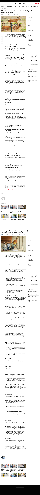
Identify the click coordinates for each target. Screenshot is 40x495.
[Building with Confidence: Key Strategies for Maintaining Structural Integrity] (13, 244)
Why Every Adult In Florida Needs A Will (13, 220)
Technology (23, 6)
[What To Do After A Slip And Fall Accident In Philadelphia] (5, 216)
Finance (29, 26)
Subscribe (36, 3)
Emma (4, 14)
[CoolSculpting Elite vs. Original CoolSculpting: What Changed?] (22, 207)
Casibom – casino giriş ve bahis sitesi (34, 64)
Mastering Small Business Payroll (13, 451)
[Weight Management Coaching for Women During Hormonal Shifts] (13, 207)
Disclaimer (30, 0)
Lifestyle (20, 6)
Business (11, 6)
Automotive (8, 6)
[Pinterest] (2, 41)
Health (17, 6)
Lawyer (29, 34)
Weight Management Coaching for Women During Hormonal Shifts (13, 211)
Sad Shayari (29, 41)
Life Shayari (29, 35)
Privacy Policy (33, 0)
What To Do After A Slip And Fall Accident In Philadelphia (4, 220)
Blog (28, 21)
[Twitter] (2, 38)
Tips (28, 6)
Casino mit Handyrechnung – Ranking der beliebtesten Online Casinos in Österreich (13, 0)
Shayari (31, 6)
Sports (28, 44)
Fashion (15, 6)
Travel (26, 6)
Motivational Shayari (30, 40)
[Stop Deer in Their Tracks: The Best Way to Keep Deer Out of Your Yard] (13, 24)
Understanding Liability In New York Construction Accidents (5, 211)
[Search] (37, 6)
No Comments (15, 14)
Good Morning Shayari (31, 29)
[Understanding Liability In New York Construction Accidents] (5, 207)
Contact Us (37, 0)
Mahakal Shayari (30, 39)
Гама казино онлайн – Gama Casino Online (34, 61)
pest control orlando (15, 332)
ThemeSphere (24, 492)
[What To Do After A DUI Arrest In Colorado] (22, 216)
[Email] (2, 43)
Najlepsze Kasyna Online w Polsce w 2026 (35, 51)
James (4, 234)
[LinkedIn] (2, 40)
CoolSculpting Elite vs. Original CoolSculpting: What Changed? (22, 211)
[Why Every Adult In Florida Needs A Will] (13, 216)
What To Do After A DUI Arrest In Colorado (22, 220)
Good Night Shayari (30, 30)
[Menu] (38, 6)
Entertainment (29, 24)
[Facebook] (2, 36)
